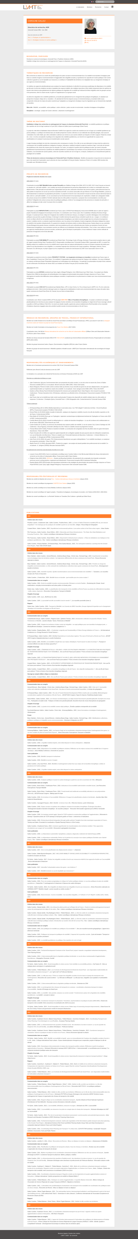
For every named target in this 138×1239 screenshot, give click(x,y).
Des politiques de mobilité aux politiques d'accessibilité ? (58, 928)
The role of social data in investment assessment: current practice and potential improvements (76, 1115)
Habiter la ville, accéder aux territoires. (86, 1201)
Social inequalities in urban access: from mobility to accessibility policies (70, 964)
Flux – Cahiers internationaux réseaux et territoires (65, 479)
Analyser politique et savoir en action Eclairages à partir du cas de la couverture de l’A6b (68, 780)
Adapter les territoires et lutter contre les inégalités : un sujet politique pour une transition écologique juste (73, 624)
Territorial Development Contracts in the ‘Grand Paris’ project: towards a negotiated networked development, (74, 950)
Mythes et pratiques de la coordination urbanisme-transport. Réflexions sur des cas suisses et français (72, 1152)
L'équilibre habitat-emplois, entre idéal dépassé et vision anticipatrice (62, 742)
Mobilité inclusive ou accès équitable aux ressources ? (57, 871)
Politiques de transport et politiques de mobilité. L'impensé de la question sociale (65, 934)
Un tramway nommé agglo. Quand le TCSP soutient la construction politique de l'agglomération (70, 814)
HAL (87, 42)
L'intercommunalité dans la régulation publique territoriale (58, 983)
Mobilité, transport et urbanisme (50, 756)
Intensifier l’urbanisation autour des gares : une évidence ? (59, 867)
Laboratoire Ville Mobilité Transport (35, 7)
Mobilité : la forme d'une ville (62, 803)
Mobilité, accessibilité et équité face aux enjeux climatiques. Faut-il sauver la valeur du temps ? (69, 641)
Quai (42, 597)
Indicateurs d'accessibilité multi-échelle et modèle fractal (78, 785)
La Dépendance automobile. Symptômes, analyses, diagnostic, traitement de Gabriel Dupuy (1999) (70, 834)
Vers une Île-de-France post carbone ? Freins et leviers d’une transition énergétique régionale (79, 677)
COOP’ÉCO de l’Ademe (60, 483)
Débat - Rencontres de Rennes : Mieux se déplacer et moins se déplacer (70, 1141)
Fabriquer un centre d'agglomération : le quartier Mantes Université (71, 1180)
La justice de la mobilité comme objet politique (55, 706)
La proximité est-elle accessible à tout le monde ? (56, 600)
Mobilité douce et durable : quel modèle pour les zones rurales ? (69, 577)
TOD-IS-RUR (60, 338)
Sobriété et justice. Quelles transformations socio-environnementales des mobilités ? (66, 571)
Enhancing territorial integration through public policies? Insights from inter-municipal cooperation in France (74, 820)
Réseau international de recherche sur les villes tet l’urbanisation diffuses (65, 331)
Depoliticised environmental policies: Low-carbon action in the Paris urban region (75, 528)
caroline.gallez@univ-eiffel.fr (94, 38)
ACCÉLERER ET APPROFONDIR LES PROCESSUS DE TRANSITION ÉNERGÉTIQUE (76, 663)
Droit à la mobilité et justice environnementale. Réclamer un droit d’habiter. (63, 583)
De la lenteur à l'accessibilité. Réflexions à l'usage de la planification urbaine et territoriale (68, 797)
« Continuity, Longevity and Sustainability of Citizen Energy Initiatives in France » (75, 630)
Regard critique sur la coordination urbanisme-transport (58, 1100)
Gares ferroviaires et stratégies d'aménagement (91, 710)
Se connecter (73, 1235)
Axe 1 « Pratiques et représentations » (39, 37)
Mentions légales (63, 1233)
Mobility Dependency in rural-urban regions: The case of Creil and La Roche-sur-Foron (78, 636)
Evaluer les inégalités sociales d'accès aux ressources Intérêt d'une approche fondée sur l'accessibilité (79, 859)
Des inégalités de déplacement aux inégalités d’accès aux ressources (69, 887)
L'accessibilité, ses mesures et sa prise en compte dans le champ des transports (65, 1109)
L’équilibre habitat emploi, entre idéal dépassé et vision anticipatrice (61, 769)
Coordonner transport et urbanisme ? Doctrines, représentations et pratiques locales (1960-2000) (70, 1000)
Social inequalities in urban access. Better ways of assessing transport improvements (74, 1006)
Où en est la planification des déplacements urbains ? (57, 850)
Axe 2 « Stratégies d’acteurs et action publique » (42, 40)
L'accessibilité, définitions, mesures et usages (62, 1105)
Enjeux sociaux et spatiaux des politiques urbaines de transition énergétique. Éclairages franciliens (71, 806)
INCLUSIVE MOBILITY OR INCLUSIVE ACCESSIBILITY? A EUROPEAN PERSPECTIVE (82, 853)
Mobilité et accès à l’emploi (49, 760)
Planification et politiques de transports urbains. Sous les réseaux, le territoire (64, 1147)
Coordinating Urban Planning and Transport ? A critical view (59, 1128)
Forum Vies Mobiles (62, 327)
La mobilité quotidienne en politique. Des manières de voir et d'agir (61, 940)
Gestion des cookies (74, 1233)
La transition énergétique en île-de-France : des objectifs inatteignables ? (73, 669)
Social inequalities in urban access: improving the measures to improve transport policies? (75, 1056)
